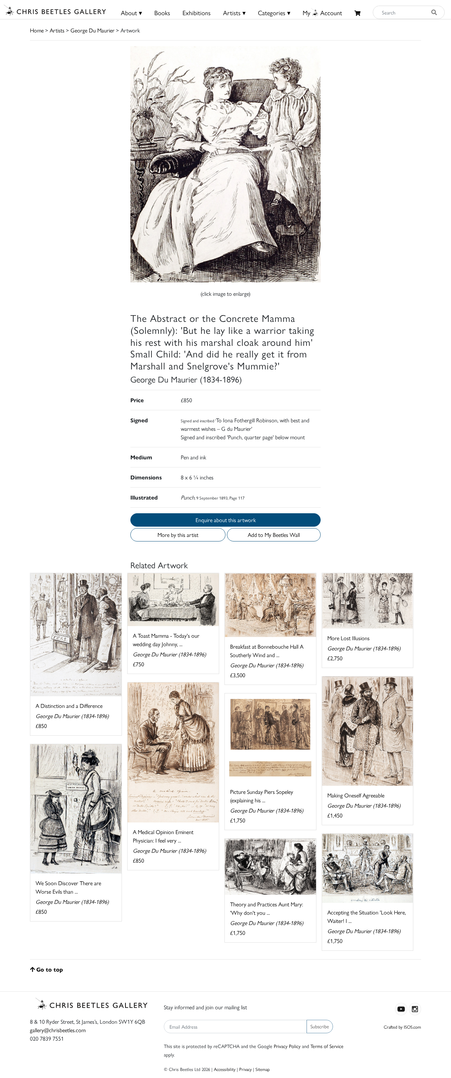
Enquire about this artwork (226, 520)
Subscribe (319, 1026)
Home (37, 30)
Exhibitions (197, 12)
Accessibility (224, 1069)
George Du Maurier (92, 30)
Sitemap (262, 1069)
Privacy (245, 1069)
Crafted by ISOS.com (402, 1026)
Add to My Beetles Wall (274, 535)
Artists (57, 30)
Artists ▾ (234, 12)
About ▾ (131, 12)
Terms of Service (327, 1045)
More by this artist (177, 535)
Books (162, 12)
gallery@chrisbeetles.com (58, 1030)
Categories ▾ (274, 12)
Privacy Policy (287, 1045)
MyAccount (322, 12)
